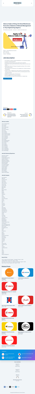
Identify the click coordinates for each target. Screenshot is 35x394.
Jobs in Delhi (4, 128)
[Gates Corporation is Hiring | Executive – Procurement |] (25, 326)
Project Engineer (4, 166)
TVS (2, 248)
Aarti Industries (4, 177)
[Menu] (3, 3)
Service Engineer (4, 171)
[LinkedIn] (14, 109)
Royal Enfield (4, 237)
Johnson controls (4, 217)
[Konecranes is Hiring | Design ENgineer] (9, 340)
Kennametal (3, 218)
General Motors (4, 209)
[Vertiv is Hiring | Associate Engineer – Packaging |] (9, 272)
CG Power (3, 197)
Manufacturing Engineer (5, 161)
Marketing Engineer (5, 162)
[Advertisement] (17, 13)
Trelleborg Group (4, 247)
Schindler (3, 238)
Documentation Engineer (6, 157)
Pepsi (3, 229)
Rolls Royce (4, 236)
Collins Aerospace (5, 198)
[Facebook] (4, 109)
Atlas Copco (4, 186)
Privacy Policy (17, 366)
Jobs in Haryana (4, 132)
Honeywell (3, 215)
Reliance (3, 234)
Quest (3, 232)
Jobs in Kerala (4, 139)
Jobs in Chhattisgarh (5, 127)
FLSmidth (3, 205)
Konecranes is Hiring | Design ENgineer (8, 345)
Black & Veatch (4, 189)
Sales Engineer (4, 170)
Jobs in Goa (4, 130)
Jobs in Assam (4, 124)
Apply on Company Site (7, 78)
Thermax (3, 246)
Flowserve (3, 204)
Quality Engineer (4, 167)
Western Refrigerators (5, 254)
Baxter (3, 188)
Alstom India (4, 184)
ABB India (3, 178)
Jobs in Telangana (5, 147)
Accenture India (4, 179)
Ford (2, 206)
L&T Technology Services (6, 224)
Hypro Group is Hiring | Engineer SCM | (8, 262)
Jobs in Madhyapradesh (5, 140)
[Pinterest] (11, 109)
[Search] (31, 3)
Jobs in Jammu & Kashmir (6, 134)
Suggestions (18, 369)
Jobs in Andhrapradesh (5, 123)
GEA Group (3, 207)
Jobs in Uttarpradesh (5, 149)
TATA (2, 245)
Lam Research (4, 223)
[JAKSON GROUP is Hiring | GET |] (25, 272)
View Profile (17, 380)
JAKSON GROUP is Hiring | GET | (7, 260)
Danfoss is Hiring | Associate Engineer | (24, 305)
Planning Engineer (5, 163)
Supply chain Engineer (5, 172)
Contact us (17, 365)
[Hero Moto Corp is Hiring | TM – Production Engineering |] (9, 286)
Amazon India (4, 185)
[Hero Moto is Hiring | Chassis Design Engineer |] (9, 312)
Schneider (3, 239)
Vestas (3, 252)
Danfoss (3, 200)
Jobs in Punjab (4, 143)
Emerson (3, 203)
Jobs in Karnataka (5, 138)
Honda (3, 214)
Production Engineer (5, 165)
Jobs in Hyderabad (5, 137)
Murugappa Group (5, 227)
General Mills (4, 208)
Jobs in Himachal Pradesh (6, 133)
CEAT (3, 195)
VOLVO (3, 253)
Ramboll (3, 233)
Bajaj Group (4, 187)
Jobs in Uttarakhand (5, 148)
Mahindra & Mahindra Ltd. (6, 225)
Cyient (3, 199)
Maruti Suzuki (4, 226)
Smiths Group (4, 243)
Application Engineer (5, 155)
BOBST (3, 190)
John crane (3, 216)
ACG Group (3, 180)
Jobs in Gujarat (4, 131)
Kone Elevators (4, 219)
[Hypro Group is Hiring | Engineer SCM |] (9, 300)
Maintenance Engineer (5, 160)
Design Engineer (4, 156)
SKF (2, 242)
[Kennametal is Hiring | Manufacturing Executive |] (9, 326)
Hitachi (3, 213)
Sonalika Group (4, 244)
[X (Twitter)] (8, 109)
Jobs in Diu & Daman (5, 129)
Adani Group (4, 181)
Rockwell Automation (5, 235)
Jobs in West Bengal (5, 150)
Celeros (3, 196)
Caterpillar (3, 194)
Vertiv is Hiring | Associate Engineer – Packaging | (10, 259)
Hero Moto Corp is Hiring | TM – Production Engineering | (11, 261)
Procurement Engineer (5, 164)
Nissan (3, 228)
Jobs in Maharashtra (5, 141)
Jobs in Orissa (4, 142)
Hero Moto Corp (4, 210)
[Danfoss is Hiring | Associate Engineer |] (25, 300)
